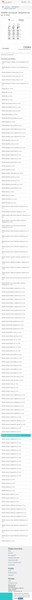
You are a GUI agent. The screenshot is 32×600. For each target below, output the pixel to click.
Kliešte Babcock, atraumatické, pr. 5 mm (12, 125)
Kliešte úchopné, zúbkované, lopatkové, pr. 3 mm (14, 509)
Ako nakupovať (12, 555)
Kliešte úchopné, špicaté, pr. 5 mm (10, 501)
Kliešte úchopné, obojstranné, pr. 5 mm (11, 417)
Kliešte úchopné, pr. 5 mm (8, 490)
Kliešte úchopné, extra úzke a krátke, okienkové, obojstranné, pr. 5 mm (14, 283)
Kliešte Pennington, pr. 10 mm (9, 199)
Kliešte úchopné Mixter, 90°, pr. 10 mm (11, 347)
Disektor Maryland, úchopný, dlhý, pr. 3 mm (12, 72)
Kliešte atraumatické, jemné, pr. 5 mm (11, 110)
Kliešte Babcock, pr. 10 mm (8, 121)
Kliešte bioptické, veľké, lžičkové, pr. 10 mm (12, 173)
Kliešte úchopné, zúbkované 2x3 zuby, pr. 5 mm (13, 505)
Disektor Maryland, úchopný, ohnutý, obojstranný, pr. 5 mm (15, 84)
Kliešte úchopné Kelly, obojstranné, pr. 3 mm (13, 321)
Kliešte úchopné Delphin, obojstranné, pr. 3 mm (13, 299)
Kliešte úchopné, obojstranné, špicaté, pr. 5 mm (13, 424)
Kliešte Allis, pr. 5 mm (7, 99)
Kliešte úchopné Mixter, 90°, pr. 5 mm (11, 351)
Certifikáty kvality (12, 572)
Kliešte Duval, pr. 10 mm (8, 195)
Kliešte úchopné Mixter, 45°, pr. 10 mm (11, 339)
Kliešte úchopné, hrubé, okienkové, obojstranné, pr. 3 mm (15, 207)
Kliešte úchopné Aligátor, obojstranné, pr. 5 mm (13, 295)
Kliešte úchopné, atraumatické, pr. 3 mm (12, 354)
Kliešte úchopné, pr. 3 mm (8, 479)
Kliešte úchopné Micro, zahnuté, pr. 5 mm (12, 336)
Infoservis (10, 553)
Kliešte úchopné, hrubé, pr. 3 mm (10, 384)
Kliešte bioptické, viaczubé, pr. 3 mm (11, 177)
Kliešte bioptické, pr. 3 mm (8, 166)
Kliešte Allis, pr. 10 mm (7, 88)
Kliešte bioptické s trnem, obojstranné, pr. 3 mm (13, 133)
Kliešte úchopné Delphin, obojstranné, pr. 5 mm (13, 306)
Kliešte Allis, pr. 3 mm (7, 92)
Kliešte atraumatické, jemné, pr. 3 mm (11, 103)
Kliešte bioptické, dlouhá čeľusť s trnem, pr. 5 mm (14, 129)
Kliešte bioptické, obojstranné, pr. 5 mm (11, 162)
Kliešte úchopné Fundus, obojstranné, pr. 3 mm (13, 310)
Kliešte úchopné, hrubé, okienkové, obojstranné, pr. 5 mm (15, 525)
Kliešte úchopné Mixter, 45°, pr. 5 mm (11, 343)
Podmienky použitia (13, 560)
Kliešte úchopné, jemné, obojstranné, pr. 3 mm (13, 395)
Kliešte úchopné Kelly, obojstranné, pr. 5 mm (13, 328)
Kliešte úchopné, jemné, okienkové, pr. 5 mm (13, 413)
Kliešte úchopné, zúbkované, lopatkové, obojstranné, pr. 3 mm (15, 262)
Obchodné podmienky (13, 557)
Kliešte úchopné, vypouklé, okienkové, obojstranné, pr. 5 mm (16, 257)
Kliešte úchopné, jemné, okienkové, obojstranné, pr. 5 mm (15, 242)
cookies (15, 596)
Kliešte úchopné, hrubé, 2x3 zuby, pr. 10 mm (13, 376)
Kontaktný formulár (13, 583)
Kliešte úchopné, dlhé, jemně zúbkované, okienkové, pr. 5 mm (16, 216)
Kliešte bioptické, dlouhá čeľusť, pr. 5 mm (12, 151)
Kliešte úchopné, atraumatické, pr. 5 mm (12, 369)
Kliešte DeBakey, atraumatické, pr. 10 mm (12, 184)
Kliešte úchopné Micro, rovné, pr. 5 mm (11, 332)
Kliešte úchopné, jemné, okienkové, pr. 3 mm (13, 406)
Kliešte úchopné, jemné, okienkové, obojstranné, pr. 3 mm (15, 236)
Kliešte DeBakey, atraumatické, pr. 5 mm (12, 188)
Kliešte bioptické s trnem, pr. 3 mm (10, 140)
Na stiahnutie (11, 565)
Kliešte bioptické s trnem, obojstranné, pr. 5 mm (13, 136)
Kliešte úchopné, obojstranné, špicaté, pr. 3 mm (13, 211)
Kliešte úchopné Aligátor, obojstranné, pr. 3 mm (13, 288)
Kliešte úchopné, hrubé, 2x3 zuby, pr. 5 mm (12, 380)
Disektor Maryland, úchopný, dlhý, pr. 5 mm (12, 79)
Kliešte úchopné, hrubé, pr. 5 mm (10, 391)
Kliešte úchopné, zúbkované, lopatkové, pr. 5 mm (14, 516)
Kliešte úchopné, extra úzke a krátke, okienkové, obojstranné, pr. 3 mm (14, 221)
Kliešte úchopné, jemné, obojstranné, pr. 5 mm (13, 402)
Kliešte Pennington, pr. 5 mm (9, 202)
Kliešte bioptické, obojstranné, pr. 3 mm (11, 155)
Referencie (11, 575)
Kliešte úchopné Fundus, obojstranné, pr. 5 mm (13, 317)
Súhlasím (20, 598)
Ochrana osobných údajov (14, 562)
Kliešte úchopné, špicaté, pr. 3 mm (10, 494)
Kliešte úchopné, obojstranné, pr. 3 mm (11, 428)
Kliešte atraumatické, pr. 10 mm (9, 114)
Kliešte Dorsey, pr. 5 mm (8, 191)
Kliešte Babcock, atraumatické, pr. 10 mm (12, 118)
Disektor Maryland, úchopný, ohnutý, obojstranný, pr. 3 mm (15, 62)
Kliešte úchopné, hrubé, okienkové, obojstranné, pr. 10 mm (15, 231)
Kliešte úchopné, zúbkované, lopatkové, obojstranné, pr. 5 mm (15, 273)
